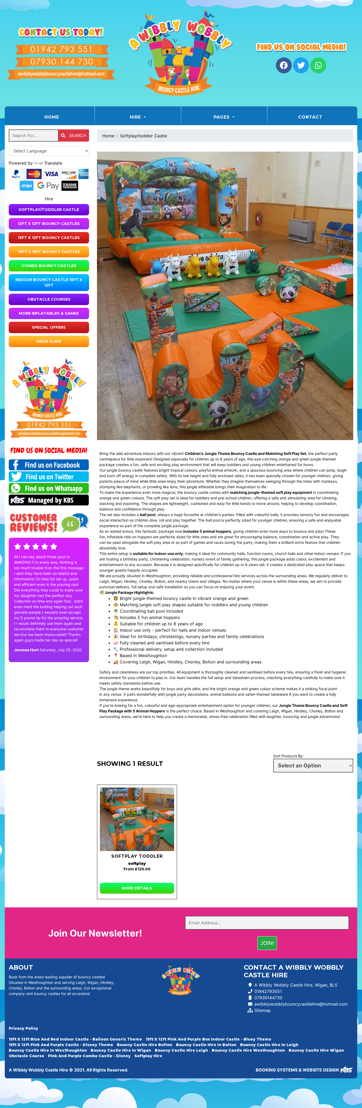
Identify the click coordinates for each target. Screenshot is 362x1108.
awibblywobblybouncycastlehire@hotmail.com (301, 1004)
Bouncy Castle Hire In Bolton (206, 1044)
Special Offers (49, 327)
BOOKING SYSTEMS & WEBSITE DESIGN (297, 1070)
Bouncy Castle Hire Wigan (316, 1050)
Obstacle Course (26, 1055)
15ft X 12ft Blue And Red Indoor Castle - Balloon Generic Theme (75, 1039)
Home (65, 117)
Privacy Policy (23, 1028)
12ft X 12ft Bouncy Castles (49, 223)
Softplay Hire (148, 1055)
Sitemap (262, 1010)
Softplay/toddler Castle (49, 209)
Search (77, 135)
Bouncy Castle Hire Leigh (181, 1050)
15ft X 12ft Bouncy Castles (49, 237)
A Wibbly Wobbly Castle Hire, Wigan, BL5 (295, 985)
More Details (137, 888)
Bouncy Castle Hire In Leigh (269, 1044)
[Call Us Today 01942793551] (49, 424)
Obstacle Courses (48, 299)
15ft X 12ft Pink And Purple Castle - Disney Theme (61, 1044)
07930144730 (268, 997)
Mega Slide (49, 341)
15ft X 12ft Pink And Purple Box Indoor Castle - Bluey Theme (208, 1039)
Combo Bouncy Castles (48, 265)
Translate (53, 163)
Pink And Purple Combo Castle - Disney (89, 1055)
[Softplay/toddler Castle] (137, 819)
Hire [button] (136, 117)
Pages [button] (222, 117)
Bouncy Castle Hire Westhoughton (248, 1050)
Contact (310, 117)
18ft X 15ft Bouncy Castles (49, 251)
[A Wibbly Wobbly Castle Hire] (181, 53)
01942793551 (268, 991)
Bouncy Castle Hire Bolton (144, 1044)
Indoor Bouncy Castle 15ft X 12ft (48, 282)
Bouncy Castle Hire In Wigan (121, 1050)
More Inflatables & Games (49, 313)
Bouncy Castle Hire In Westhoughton (48, 1050)
